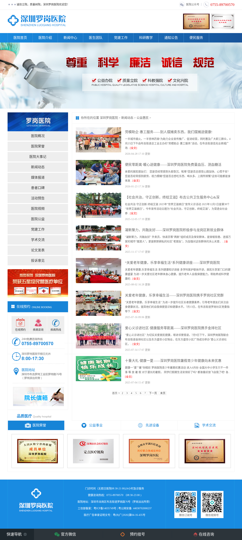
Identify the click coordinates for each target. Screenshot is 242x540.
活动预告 (38, 198)
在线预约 (20, 329)
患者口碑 (38, 188)
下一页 (153, 393)
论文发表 (38, 250)
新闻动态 (38, 167)
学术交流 (38, 240)
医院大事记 (37, 157)
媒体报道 (38, 177)
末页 (162, 393)
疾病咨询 (38, 329)
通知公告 (171, 38)
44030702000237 (142, 508)
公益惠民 (143, 117)
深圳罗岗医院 (109, 117)
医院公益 (38, 219)
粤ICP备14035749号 (105, 508)
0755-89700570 (222, 4)
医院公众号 (192, 4)
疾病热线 (55, 329)
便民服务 (196, 38)
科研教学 (146, 38)
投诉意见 (38, 261)
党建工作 (121, 38)
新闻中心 (70, 38)
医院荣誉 (38, 146)
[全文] (133, 148)
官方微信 (68, 534)
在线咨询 (206, 534)
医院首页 (20, 38)
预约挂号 (137, 534)
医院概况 (38, 136)
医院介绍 (45, 38)
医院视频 (38, 209)
